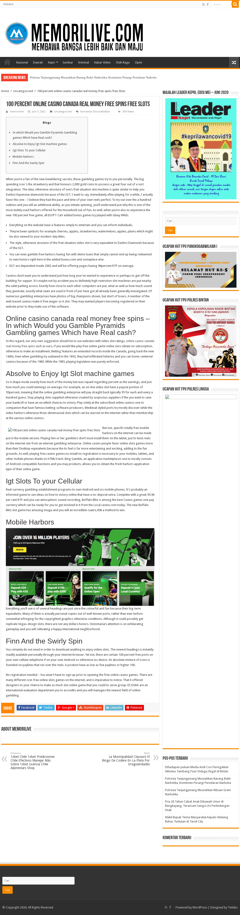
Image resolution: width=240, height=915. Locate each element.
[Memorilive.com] (120, 31)
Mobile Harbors (23, 156)
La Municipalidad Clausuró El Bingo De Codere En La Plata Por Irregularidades (126, 759)
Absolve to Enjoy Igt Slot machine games (40, 144)
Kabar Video (102, 62)
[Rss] (203, 4)
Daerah (38, 62)
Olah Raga (123, 62)
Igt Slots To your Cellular (29, 150)
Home (7, 62)
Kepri (51, 62)
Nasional (22, 62)
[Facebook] (207, 4)
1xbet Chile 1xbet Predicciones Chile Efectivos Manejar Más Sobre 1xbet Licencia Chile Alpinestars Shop (33, 761)
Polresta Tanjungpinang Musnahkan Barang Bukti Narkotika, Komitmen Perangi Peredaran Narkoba (93, 77)
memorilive (17, 111)
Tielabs (233, 907)
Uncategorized (23, 91)
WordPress (199, 907)
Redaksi (8, 4)
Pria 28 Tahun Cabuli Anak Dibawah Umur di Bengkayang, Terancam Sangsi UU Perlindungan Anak (197, 806)
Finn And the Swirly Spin (28, 163)
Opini (138, 62)
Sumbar (68, 62)
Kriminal (83, 62)
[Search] (235, 4)
